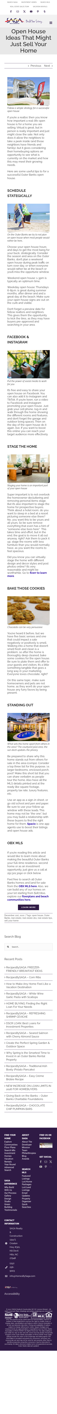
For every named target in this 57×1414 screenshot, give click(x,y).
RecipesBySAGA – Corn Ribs (23, 977)
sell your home (11, 920)
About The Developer (27, 1143)
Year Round (9, 1164)
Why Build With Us (9, 1189)
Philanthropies (28, 1153)
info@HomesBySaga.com (22, 1276)
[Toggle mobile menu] (51, 22)
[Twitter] (50, 1161)
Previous (36, 65)
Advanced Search (9, 1169)
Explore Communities (11, 1143)
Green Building (8, 1206)
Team (24, 1150)
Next (47, 65)
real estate (16, 918)
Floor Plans (9, 1147)
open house (37, 915)
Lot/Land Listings (26, 1189)
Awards (25, 1158)
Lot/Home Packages (27, 1183)
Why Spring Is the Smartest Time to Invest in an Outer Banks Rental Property (28, 1056)
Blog (24, 1156)
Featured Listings (26, 1177)
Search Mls (9, 1150)
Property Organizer (26, 1200)
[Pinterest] (45, 1166)
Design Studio (7, 1200)
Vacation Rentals (8, 1160)
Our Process (10, 1193)
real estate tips (45, 918)
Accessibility (12, 1293)
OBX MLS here (28, 886)
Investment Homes (9, 1154)
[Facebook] (40, 1161)
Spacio (31, 823)
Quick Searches (26, 1206)
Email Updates (26, 1194)
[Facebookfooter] (46, 1144)
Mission (26, 1147)
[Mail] (45, 1161)
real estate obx (29, 918)
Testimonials (10, 1210)
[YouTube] (40, 1166)
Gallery (7, 1195)
